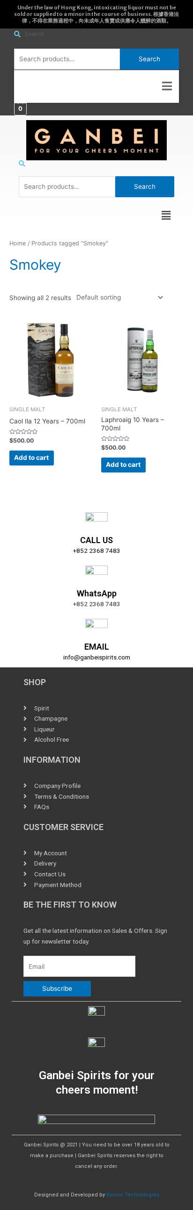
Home (17, 243)
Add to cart (31, 457)
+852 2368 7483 (96, 550)
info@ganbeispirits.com (96, 657)
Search (149, 59)
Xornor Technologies (132, 1195)
